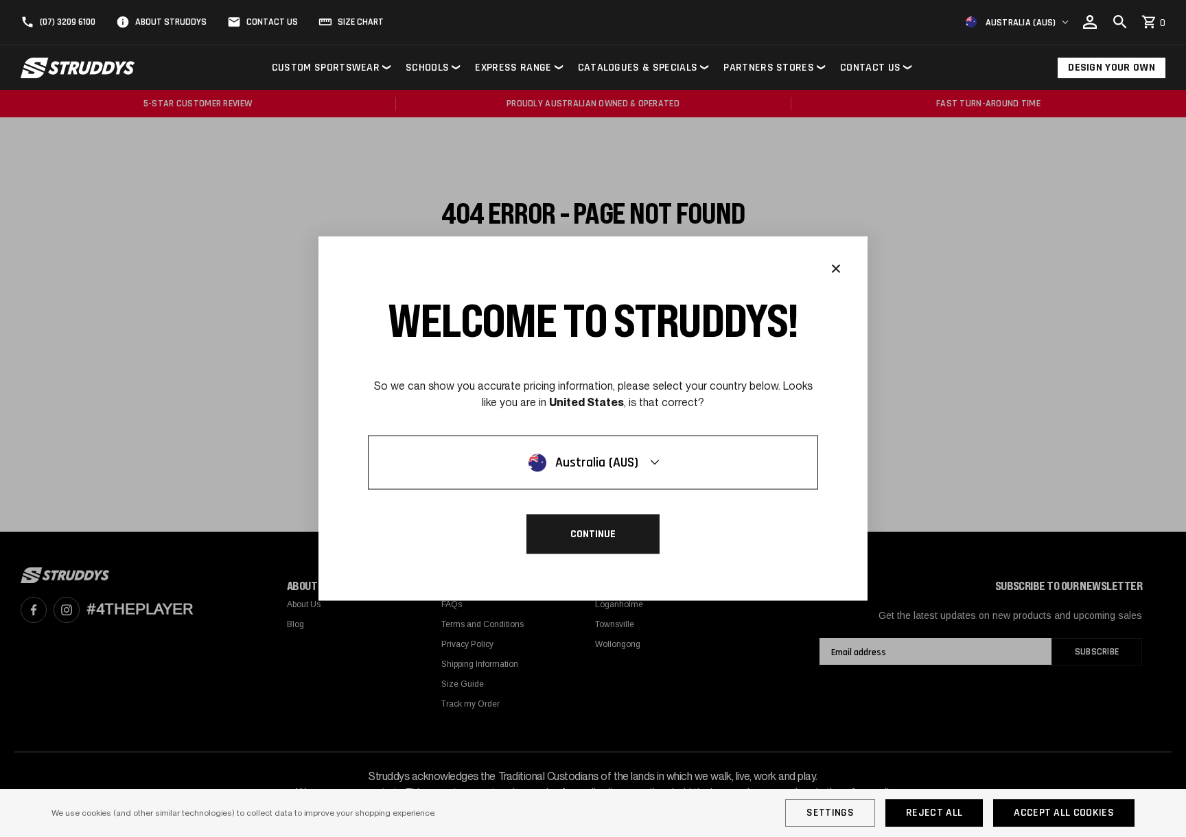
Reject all (934, 812)
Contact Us (272, 22)
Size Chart (361, 22)
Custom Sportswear (326, 67)
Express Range (513, 67)
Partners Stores (768, 67)
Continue (593, 534)
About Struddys (171, 22)
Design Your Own (1111, 67)
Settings (830, 812)
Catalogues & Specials (638, 67)
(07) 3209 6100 (67, 22)
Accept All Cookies (1064, 812)
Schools (427, 67)
